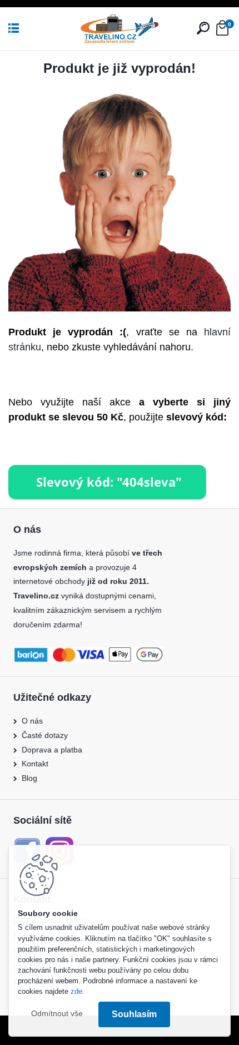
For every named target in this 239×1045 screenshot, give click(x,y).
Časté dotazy (45, 735)
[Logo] (119, 28)
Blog (29, 778)
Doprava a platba (52, 749)
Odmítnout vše (57, 1013)
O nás (32, 720)
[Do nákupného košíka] (107, 471)
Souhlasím (134, 1014)
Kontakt (35, 763)
